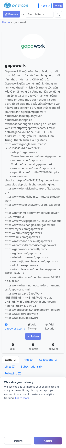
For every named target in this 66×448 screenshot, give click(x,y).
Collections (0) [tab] (48, 359)
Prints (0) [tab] (27, 359)
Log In (46, 5)
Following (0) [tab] (13, 373)
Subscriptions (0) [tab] (31, 366)
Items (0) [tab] (10, 359)
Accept (48, 440)
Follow (34, 336)
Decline (18, 440)
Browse (13, 14)
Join (59, 5)
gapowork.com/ (15, 328)
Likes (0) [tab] (10, 366)
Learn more (22, 398)
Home (6, 22)
